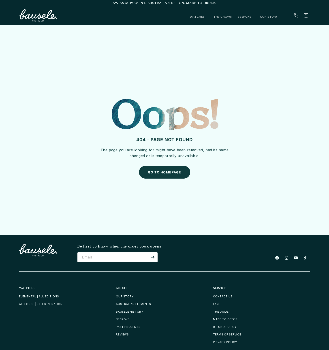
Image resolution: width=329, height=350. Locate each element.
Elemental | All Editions (39, 296)
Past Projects (128, 327)
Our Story (124, 296)
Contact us (223, 296)
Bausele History (129, 311)
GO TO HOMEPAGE (164, 172)
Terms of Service (227, 334)
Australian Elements (133, 304)
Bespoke (122, 319)
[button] (199, 16)
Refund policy (225, 327)
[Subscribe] (153, 257)
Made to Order (225, 319)
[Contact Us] (296, 15)
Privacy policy (225, 342)
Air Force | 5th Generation (41, 304)
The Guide (221, 311)
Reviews (122, 334)
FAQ (216, 304)
